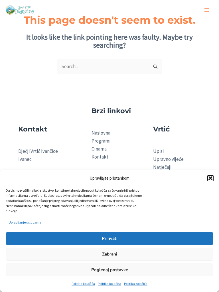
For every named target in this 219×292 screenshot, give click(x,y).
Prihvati (109, 238)
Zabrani (109, 254)
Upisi (158, 151)
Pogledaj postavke (109, 270)
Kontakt (100, 157)
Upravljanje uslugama (25, 222)
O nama (99, 149)
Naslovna (101, 133)
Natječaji (162, 167)
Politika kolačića (83, 283)
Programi (101, 141)
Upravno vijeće (168, 159)
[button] (210, 178)
